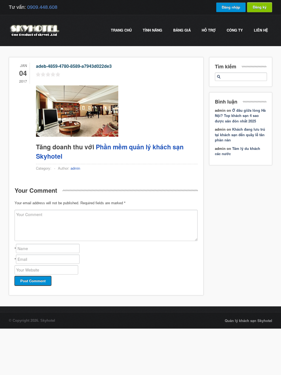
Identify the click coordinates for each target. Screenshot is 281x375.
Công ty (235, 30)
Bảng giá (182, 30)
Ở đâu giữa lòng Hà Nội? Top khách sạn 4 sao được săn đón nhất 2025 (240, 116)
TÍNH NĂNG (152, 30)
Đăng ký (259, 7)
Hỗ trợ (209, 30)
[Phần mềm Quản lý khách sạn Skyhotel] (34, 37)
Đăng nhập (231, 7)
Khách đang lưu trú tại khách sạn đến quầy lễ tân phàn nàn (240, 134)
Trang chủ (121, 30)
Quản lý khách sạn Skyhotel (248, 320)
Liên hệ (261, 30)
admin (75, 168)
